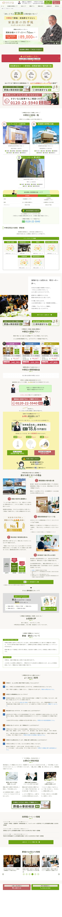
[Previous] (3, 874)
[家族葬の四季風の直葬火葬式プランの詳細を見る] (50, 353)
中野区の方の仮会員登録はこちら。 (46, 720)
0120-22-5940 (33, 221)
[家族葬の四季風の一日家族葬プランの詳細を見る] (31, 353)
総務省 (33, 570)
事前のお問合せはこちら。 (48, 689)
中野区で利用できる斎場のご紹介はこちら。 (34, 735)
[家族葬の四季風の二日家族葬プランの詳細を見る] (12, 353)
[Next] (59, 874)
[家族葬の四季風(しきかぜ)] (8, 3)
